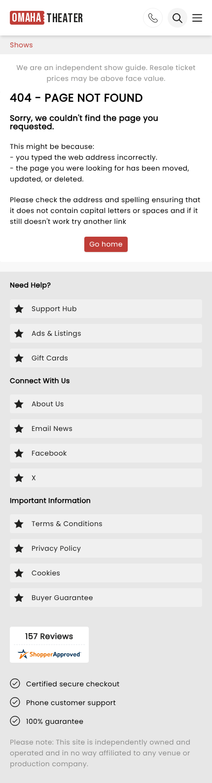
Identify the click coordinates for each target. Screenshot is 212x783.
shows (21, 45)
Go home (106, 244)
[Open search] (177, 18)
